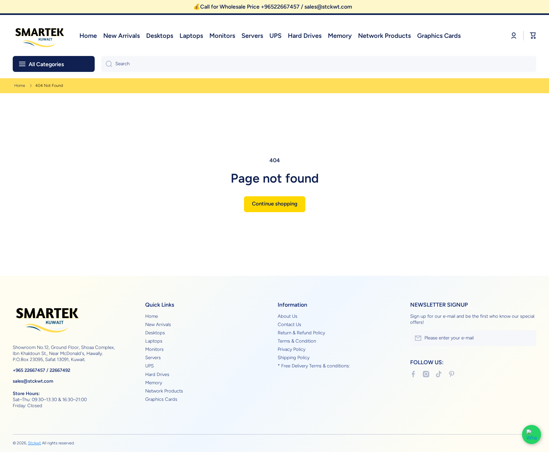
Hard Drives (157, 374)
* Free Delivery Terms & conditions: (314, 366)
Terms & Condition (297, 341)
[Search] (106, 64)
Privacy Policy (291, 349)
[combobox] (318, 64)
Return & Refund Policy (301, 333)
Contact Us (289, 324)
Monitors (154, 349)
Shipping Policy (293, 357)
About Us (287, 316)
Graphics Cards (161, 399)
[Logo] (40, 35)
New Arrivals (158, 324)
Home (19, 85)
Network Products (164, 391)
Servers (153, 357)
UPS (149, 366)
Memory (153, 383)
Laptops (153, 341)
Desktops (155, 333)
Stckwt (34, 443)
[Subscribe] (528, 338)
